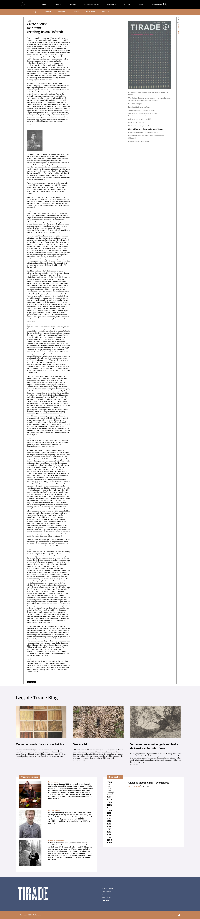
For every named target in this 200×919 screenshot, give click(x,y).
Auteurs (73, 4)
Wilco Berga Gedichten (136, 122)
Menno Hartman (134, 786)
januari (110, 794)
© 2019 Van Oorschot (34, 915)
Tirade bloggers (108, 888)
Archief (76, 12)
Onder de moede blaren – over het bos (148, 782)
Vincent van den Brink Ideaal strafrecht (142, 110)
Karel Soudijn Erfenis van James (139, 107)
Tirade (140, 4)
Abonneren (62, 12)
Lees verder (20, 758)
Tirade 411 (178, 29)
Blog (34, 12)
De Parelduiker (156, 4)
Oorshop (59, 4)
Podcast (127, 4)
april (109, 788)
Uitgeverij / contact (91, 4)
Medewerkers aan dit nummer (138, 141)
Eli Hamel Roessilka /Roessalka (139, 126)
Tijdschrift (47, 12)
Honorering (106, 894)
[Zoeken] (164, 4)
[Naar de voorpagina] (21, 4)
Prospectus (111, 4)
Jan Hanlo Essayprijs (135, 104)
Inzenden (105, 12)
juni (109, 784)
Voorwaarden (23, 915)
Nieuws (44, 4)
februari (111, 792)
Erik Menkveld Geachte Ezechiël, (139, 119)
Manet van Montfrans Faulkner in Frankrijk (143, 132)
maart (110, 790)
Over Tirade (90, 12)
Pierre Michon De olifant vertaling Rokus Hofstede (146, 129)
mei (109, 786)
